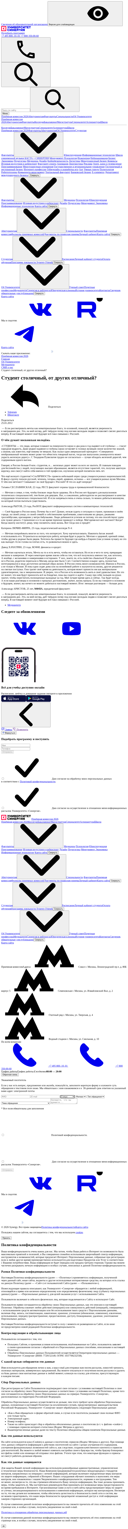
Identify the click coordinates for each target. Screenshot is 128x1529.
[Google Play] (59, 353)
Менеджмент (56, 158)
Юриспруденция (72, 155)
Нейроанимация (99, 158)
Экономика (7, 161)
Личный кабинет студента (88, 259)
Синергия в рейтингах (39, 290)
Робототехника (9, 172)
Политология (107, 169)
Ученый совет (76, 287)
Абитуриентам (36, 116)
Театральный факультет (57, 172)
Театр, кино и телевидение (107, 163)
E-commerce (98, 172)
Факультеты (50, 116)
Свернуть (34, 175)
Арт (81, 169)
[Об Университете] (44, 276)
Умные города (91, 169)
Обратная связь (9, 1074)
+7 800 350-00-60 (30, 36)
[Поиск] (26, 74)
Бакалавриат (50, 122)
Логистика (74, 161)
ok (3, 1526)
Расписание (68, 259)
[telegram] (24, 344)
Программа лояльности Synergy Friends (32, 262)
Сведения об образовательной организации (24, 24)
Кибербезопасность (57, 161)
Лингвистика (76, 163)
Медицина (32, 161)
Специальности (65, 116)
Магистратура (64, 122)
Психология (70, 158)
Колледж (39, 122)
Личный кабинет (88, 234)
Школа (104, 122)
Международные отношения (38, 166)
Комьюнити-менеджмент (31, 172)
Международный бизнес (94, 161)
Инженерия (83, 158)
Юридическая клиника (63, 290)
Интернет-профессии (35, 169)
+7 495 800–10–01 (11, 36)
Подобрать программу (13, 33)
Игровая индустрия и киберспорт (19, 163)
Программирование (11, 166)
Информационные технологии (98, 155)
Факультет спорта (47, 163)
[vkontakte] (40, 320)
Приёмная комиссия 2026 (14, 116)
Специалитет (79, 122)
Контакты (104, 290)
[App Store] (40, 353)
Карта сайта (41, 206)
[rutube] (87, 320)
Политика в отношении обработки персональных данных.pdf (34, 1512)
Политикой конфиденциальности (37, 781)
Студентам (80, 130)
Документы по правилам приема (61, 234)
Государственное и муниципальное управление (79, 166)
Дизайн (43, 161)
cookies (79, 1232)
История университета (87, 290)
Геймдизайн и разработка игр (62, 169)
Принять (6, 1238)
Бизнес (112, 158)
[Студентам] (37, 248)
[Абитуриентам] (41, 220)
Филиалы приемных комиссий (27, 234)
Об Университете (82, 116)
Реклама (88, 163)
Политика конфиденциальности (58, 1227)
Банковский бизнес (81, 172)
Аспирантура (93, 122)
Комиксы (112, 161)
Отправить (7, 752)
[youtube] (71, 639)
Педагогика (20, 161)
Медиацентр (20, 290)
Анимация (62, 163)
